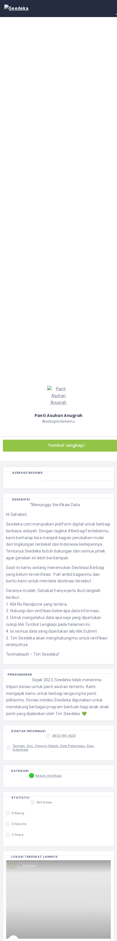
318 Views (29, 865)
